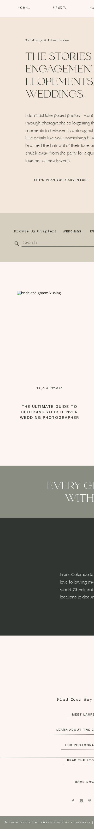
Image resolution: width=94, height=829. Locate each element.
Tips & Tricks (50, 388)
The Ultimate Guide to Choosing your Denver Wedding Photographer (49, 412)
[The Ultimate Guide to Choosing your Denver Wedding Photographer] (49, 341)
